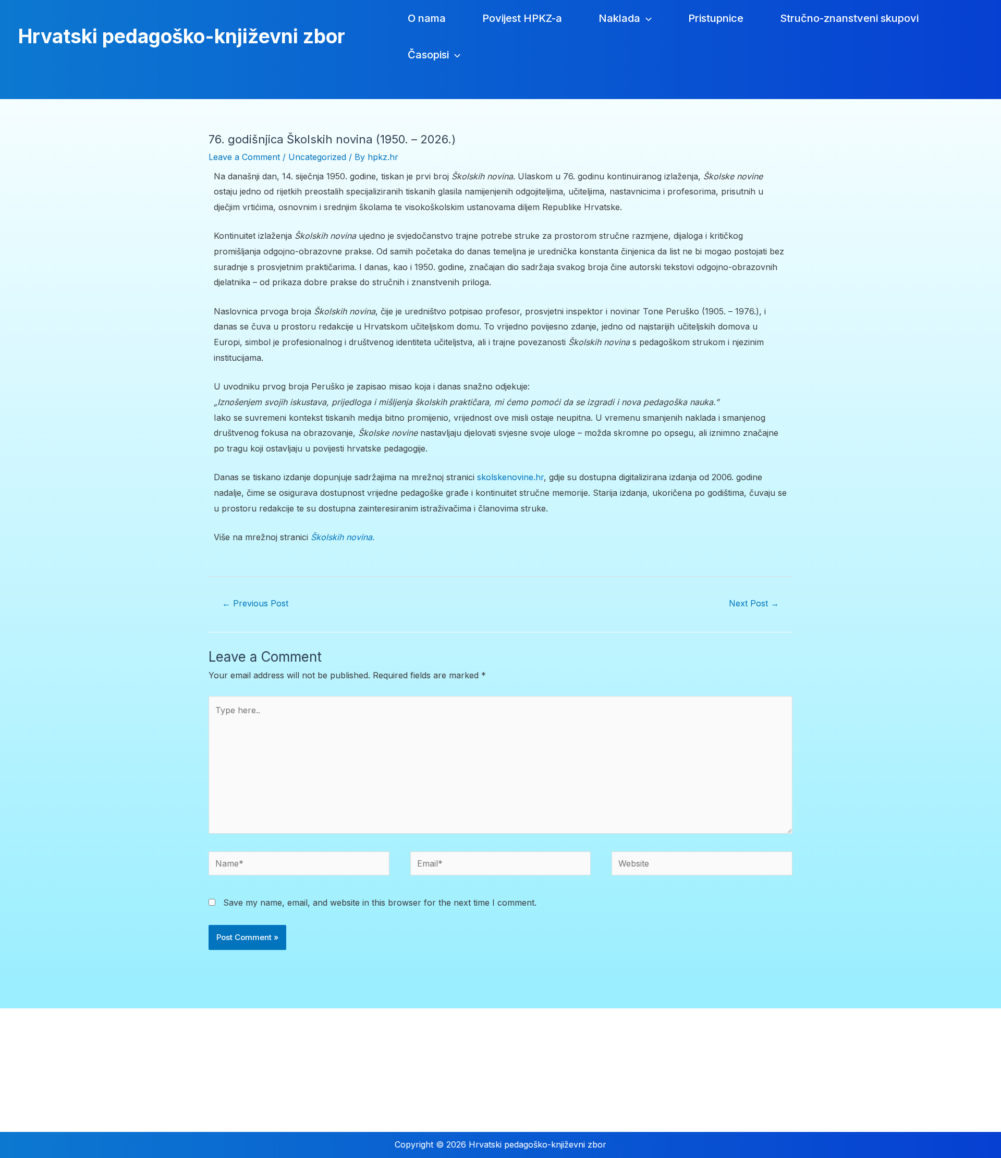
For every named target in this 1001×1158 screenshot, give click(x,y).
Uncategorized (317, 157)
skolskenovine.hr (510, 477)
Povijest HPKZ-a (522, 18)
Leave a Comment (244, 157)
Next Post (754, 603)
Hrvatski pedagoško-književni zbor (181, 36)
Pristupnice (715, 18)
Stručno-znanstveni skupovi (849, 18)
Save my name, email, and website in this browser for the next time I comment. (379, 902)
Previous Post (255, 603)
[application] (646, 18)
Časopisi (428, 54)
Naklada (619, 18)
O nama (427, 18)
